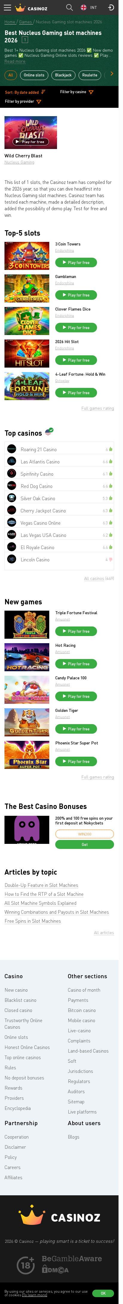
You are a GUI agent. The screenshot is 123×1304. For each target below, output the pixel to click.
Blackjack (63, 75)
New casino (16, 990)
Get (85, 844)
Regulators (79, 1081)
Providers (14, 1098)
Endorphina (64, 250)
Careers (12, 1167)
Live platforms (82, 1112)
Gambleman (65, 276)
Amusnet (62, 619)
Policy (10, 1157)
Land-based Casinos (88, 1051)
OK (103, 1293)
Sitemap (76, 1102)
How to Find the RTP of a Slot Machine (44, 894)
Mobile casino (81, 1020)
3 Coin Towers (68, 244)
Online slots (34, 75)
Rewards (13, 1088)
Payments (78, 1000)
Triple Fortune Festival (76, 613)
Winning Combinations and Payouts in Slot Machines (56, 912)
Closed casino (18, 1010)
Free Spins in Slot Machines (32, 921)
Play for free (33, 141)
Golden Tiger (66, 710)
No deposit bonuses (24, 1078)
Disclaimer (15, 1147)
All (10, 75)
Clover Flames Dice (72, 309)
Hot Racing (65, 645)
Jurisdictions (80, 1071)
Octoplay (62, 380)
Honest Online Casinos (27, 1047)
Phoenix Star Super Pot (76, 743)
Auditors (76, 1091)
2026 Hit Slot (67, 342)
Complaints (79, 1041)
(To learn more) (34, 1295)
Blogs (73, 1137)
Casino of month (84, 990)
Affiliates (13, 1177)
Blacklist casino (20, 1000)
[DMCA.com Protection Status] (55, 1272)
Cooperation (16, 1137)
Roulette (89, 75)
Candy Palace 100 (71, 678)
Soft (72, 1061)
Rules (10, 1067)
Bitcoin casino (82, 1010)
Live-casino (79, 1030)
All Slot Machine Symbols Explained (40, 903)
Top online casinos (22, 1057)
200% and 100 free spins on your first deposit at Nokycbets (84, 820)
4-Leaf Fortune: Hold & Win (80, 374)
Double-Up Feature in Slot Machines (41, 885)
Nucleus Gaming (19, 162)
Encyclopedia (17, 1108)
